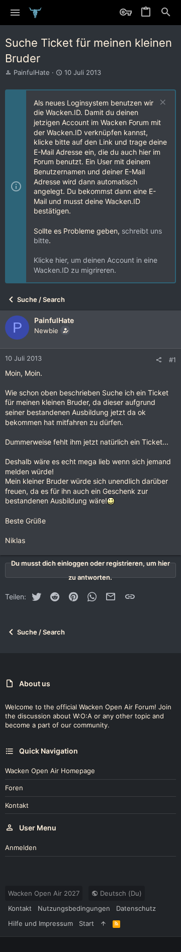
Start (86, 923)
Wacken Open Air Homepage (50, 771)
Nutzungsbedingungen (74, 908)
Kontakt (17, 805)
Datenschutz (136, 908)
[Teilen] (158, 360)
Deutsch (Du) (120, 893)
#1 (172, 360)
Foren (14, 788)
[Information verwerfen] (161, 103)
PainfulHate (32, 72)
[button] (15, 13)
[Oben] (103, 923)
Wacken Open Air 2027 (43, 893)
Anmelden (21, 847)
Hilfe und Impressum (40, 923)
